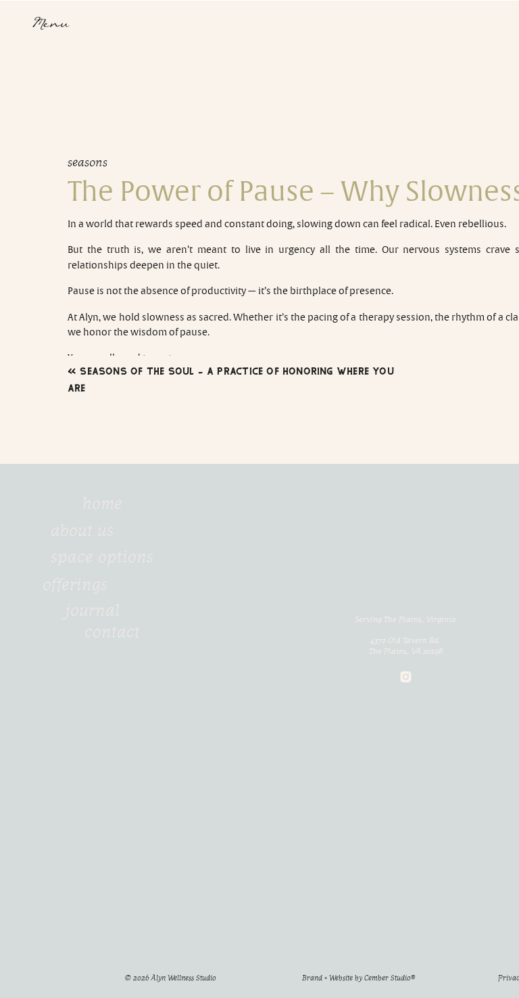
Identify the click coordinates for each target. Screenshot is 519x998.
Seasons (87, 162)
